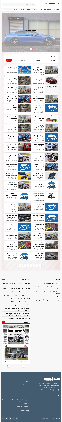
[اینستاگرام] (17, 418)
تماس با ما (58, 402)
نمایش (8, 60)
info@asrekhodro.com (22, 406)
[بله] (3, 418)
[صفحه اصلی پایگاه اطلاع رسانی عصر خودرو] (52, 3)
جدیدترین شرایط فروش (46, 9)
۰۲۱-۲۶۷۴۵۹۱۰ (26, 403)
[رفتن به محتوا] (31, 48)
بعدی (21, 265)
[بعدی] (23, 366)
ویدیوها (28, 9)
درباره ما (58, 399)
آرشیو (3, 279)
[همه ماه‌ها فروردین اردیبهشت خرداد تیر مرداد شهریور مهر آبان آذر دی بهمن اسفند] (34, 60)
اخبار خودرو (35, 9)
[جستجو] (4, 4)
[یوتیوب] (10, 418)
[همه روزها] (20, 60)
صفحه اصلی (56, 9)
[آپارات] (6, 418)
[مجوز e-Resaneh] (22, 411)
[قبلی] (8, 366)
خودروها (22, 9)
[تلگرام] (13, 418)
